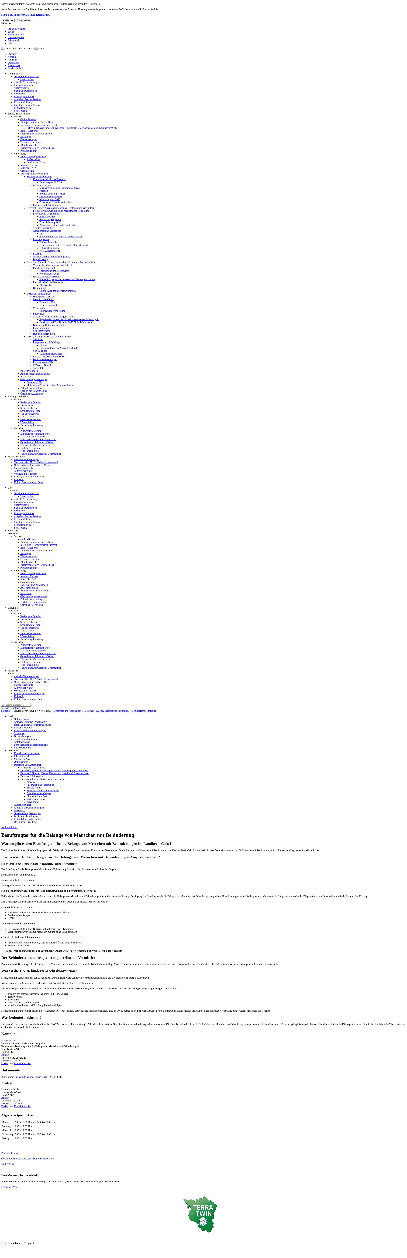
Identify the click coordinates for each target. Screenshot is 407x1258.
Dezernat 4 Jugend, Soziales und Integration (49, 336)
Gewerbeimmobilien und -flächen (37, 442)
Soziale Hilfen (40, 350)
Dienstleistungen (28, 139)
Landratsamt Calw (36, 162)
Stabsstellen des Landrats (39, 176)
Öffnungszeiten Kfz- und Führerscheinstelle (68, 245)
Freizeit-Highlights (23, 468)
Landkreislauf (27, 79)
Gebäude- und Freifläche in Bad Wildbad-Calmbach (65, 322)
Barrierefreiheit (15, 68)
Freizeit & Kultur (16, 456)
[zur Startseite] (13, 708)
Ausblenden (8, 20)
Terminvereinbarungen (31, 142)
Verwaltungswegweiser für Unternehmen (41, 453)
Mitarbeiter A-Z (28, 168)
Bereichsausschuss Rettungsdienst (37, 148)
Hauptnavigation (16, 34)
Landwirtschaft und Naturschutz (49, 282)
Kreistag (43, 190)
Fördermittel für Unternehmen (35, 445)
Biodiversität (45, 285)
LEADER (38, 253)
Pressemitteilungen (23, 85)
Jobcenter (38, 339)
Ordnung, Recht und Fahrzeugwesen (51, 256)
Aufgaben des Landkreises (27, 99)
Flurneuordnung (41, 328)
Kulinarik (19, 479)
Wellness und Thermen (25, 473)
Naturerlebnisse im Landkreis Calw (31, 465)
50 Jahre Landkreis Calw (26, 76)
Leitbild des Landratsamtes (33, 390)
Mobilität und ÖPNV (43, 299)
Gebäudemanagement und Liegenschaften (54, 316)
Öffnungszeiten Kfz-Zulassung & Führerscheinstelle (27, 1158)
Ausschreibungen (29, 370)
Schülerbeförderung (30, 410)
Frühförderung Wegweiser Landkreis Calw (61, 236)
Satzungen (25, 136)
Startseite (12, 54)
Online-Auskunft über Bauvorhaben (57, 290)
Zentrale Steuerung (42, 185)
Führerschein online (49, 248)
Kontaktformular (22, 1063)
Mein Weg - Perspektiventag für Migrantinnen (50, 385)
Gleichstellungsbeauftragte (33, 379)
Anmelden (13, 59)
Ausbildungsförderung (31, 425)
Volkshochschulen (29, 413)
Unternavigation (16, 37)
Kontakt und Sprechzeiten (33, 156)
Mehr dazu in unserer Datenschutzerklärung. (25, 14)
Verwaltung (20, 153)
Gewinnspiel (52, 305)
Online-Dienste (28, 119)
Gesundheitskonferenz (50, 196)
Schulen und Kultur (43, 228)
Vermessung (39, 308)
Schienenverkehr (41, 330)
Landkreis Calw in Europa (27, 105)
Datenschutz (14, 65)
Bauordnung (39, 288)
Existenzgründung (29, 451)
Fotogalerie (19, 93)
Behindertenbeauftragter (45, 359)
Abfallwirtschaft (28, 145)
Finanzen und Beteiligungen (47, 205)
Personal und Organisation (46, 213)
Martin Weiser (8, 1040)
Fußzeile (12, 43)
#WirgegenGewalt (42, 365)
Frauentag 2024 (34, 382)
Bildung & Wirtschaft (18, 396)
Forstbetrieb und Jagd (44, 268)
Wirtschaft (19, 428)
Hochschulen (27, 405)
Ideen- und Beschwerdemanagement (38, 125)
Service (17, 116)
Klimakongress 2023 (49, 199)
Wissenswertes (21, 88)
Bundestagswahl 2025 (50, 182)
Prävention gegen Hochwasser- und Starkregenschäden (67, 279)
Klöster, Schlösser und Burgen (29, 476)
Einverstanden (23, 20)
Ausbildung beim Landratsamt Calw (57, 225)
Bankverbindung (9, 1153)
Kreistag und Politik (24, 96)
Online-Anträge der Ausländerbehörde (58, 348)
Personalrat (25, 376)
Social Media (20, 110)
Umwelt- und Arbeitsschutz (47, 276)
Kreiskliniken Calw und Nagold (36, 133)
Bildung (18, 399)
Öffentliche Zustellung (31, 393)
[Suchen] (32, 705)
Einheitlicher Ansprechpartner (35, 433)
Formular (5, 1187)
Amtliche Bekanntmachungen (35, 373)
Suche (11, 31)
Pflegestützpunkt (28, 150)
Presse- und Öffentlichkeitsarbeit (55, 202)
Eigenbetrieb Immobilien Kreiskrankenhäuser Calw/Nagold (69, 319)
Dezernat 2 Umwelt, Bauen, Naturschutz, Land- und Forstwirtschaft (61, 262)
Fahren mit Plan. (47, 302)
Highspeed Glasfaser (43, 296)
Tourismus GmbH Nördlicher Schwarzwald (36, 462)
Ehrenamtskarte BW (43, 362)
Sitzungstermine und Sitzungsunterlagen (59, 188)
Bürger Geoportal (29, 130)
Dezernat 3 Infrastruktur (39, 293)
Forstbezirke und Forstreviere (54, 270)
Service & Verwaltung (19, 113)
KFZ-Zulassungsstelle (50, 250)
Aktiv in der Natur (23, 471)
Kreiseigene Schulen (30, 402)
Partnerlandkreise (22, 108)
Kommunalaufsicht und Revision (49, 179)
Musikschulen (27, 416)
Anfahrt (5, 1054)
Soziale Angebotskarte (50, 353)
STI (41, 233)
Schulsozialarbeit (28, 408)
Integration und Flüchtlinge (46, 342)
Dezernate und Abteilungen (34, 173)
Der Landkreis (15, 73)
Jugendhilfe (39, 368)
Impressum (13, 62)
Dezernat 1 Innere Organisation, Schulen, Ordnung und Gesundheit (60, 208)
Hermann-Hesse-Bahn (44, 333)
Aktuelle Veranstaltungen (26, 82)
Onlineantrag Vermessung (52, 310)
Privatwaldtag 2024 (49, 273)
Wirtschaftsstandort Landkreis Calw (38, 439)
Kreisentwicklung (23, 102)
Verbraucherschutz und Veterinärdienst (52, 265)
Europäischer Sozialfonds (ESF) (49, 356)
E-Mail (4, 1063)
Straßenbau (38, 313)
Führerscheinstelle (48, 242)
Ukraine (43, 345)
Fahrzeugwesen (41, 239)
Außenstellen (33, 159)
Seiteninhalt (13, 40)
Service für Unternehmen (33, 436)
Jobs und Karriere (29, 165)
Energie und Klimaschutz (52, 193)
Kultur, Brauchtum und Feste (28, 482)
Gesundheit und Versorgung (47, 230)
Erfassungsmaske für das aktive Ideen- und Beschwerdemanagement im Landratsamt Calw (72, 128)
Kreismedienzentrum (30, 419)
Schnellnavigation (17, 28)
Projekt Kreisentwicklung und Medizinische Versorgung (61, 210)
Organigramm (27, 170)
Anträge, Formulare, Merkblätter (36, 122)
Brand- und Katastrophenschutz (49, 325)
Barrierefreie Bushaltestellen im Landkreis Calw (25, 1077)
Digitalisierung (40, 259)
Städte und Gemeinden (25, 90)
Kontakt (12, 56)
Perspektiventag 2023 (50, 222)
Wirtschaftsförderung (30, 430)
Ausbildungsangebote (50, 219)
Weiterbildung (27, 422)
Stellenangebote (47, 216)
